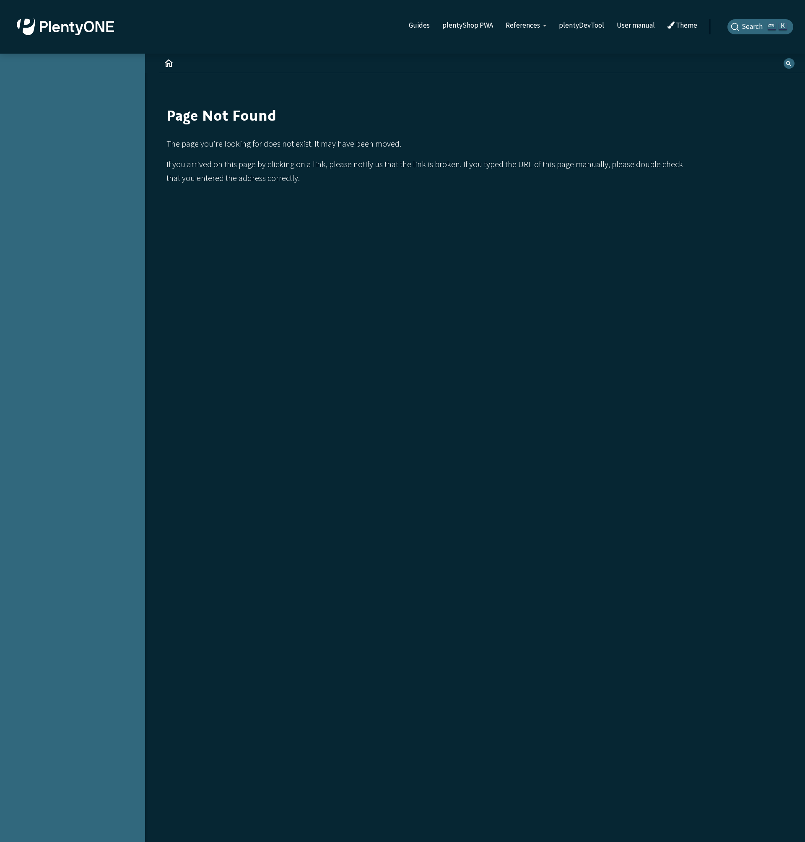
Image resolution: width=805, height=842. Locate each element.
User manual (636, 25)
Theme (686, 25)
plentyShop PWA (467, 25)
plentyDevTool (581, 25)
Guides (419, 25)
